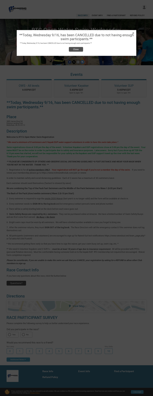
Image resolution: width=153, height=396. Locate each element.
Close (76, 49)
